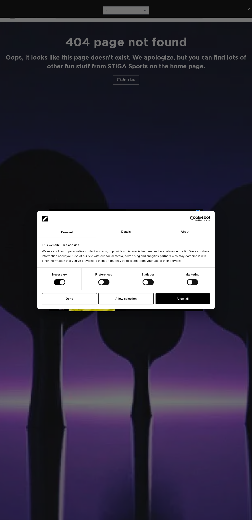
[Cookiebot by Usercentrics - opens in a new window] (193, 218)
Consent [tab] (67, 232)
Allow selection (126, 298)
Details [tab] (126, 231)
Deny (69, 298)
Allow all (183, 298)
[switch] (103, 282)
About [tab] (185, 231)
